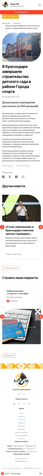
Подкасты (21, 426)
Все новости (12, 16)
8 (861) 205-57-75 (21, 458)
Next (41, 227)
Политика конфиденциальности (12, 468)
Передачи (21, 423)
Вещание (21, 429)
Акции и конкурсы (21, 432)
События (21, 419)
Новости (21, 416)
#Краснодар (7, 165)
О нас (22, 413)
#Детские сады (22, 165)
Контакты (21, 438)
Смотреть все (9, 355)
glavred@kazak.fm (29, 449)
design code (37, 468)
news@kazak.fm (31, 451)
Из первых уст (13, 294)
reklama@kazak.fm (21, 461)
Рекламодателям (21, 435)
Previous (2, 227)
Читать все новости (11, 268)
